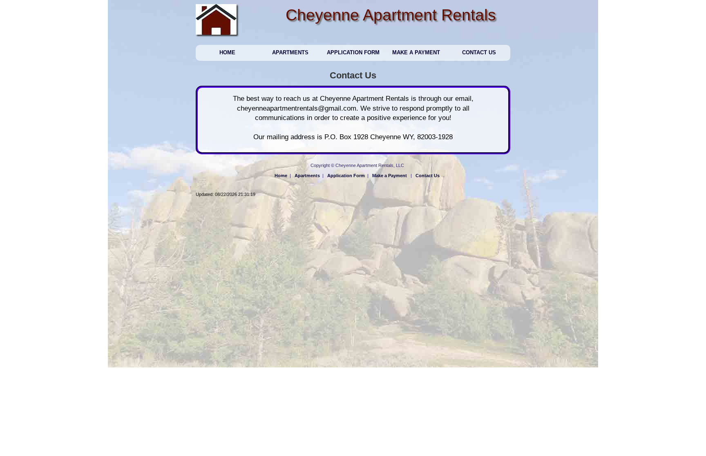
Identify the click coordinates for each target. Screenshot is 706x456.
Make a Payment (416, 52)
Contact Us (479, 52)
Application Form (353, 52)
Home (227, 52)
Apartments (290, 52)
